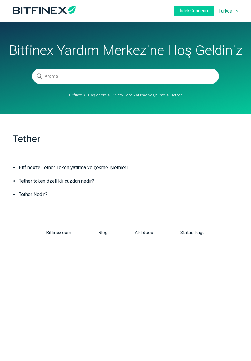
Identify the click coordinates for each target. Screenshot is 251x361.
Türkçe (226, 11)
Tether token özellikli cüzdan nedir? (56, 181)
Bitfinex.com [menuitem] (58, 232)
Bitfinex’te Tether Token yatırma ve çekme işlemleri (73, 167)
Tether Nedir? (33, 194)
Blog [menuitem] (103, 232)
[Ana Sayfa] (44, 12)
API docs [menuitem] (144, 232)
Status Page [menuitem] (192, 232)
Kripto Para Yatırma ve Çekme (138, 95)
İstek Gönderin (194, 10)
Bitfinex (75, 95)
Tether (176, 95)
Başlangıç (97, 95)
